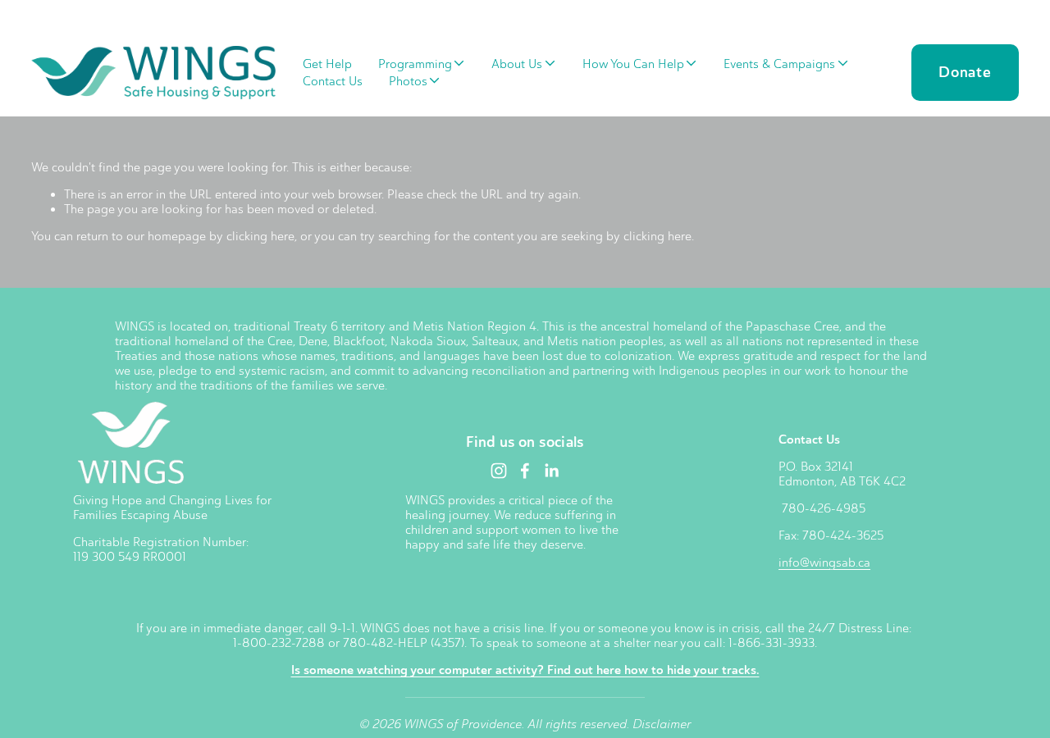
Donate (964, 72)
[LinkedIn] (551, 470)
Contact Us (333, 81)
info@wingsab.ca (824, 562)
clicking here (260, 236)
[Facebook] (525, 470)
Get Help (327, 64)
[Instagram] (499, 470)
